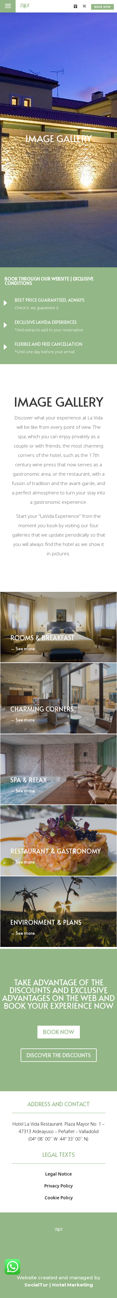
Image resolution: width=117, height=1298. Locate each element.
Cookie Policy (59, 1198)
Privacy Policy (58, 1186)
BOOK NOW (102, 6)
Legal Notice (58, 1174)
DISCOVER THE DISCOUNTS (59, 1055)
